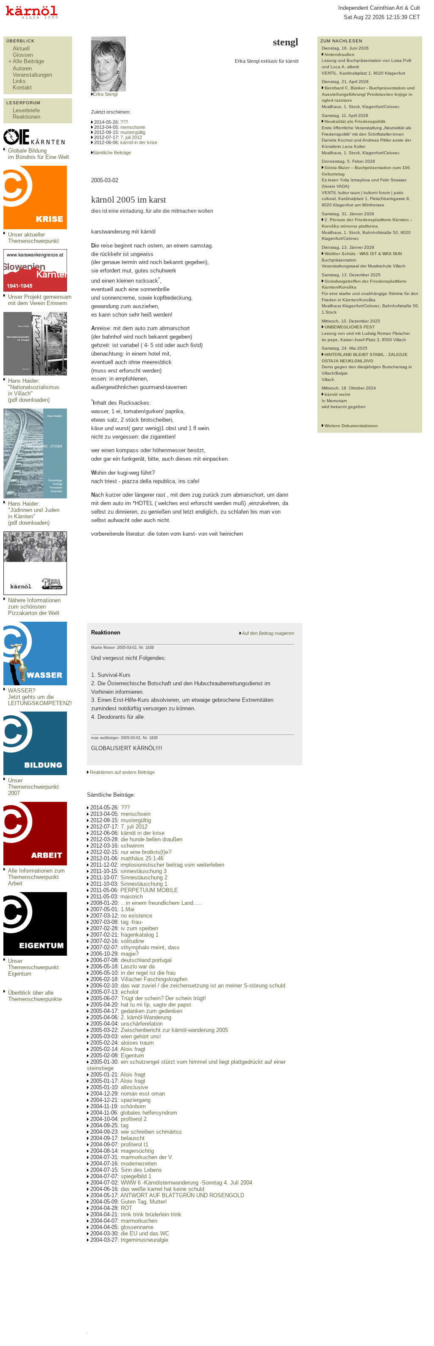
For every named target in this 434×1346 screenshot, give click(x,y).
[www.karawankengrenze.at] (35, 289)
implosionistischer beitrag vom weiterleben (172, 865)
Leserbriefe (26, 110)
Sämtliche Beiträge (112, 152)
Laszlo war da (138, 966)
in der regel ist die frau (148, 973)
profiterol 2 (134, 1119)
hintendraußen (339, 54)
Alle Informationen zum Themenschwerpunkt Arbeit (36, 877)
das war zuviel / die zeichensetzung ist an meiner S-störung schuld (203, 985)
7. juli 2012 (131, 137)
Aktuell (21, 48)
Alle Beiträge (28, 61)
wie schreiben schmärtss (151, 1132)
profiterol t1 (134, 1144)
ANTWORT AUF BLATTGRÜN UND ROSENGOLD (182, 1195)
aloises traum (137, 1043)
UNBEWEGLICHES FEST (350, 327)
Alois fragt (132, 1049)
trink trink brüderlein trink (151, 1214)
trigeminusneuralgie (144, 1240)
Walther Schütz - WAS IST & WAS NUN (363, 253)
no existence (136, 915)
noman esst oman (143, 1093)
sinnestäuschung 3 (143, 871)
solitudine (132, 941)
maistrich (131, 896)
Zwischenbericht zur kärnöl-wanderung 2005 (174, 1030)
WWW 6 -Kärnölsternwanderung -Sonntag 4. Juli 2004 (186, 1182)
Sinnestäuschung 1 (143, 884)
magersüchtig (137, 1151)
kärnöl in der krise (138, 142)
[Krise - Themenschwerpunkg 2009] (35, 227)
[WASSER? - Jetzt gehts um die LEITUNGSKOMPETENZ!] (35, 683)
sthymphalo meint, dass (150, 947)
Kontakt (22, 87)
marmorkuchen (139, 1221)
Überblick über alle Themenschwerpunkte (35, 996)
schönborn (133, 1106)
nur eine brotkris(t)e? (146, 852)
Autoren (22, 68)
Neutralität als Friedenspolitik (355, 121)
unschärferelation (142, 1024)
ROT (126, 1208)
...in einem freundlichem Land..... (161, 903)
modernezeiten (139, 1163)
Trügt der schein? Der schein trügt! (163, 998)
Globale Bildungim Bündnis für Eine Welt (38, 153)
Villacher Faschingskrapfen (154, 979)
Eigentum (132, 1055)
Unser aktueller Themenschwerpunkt (33, 237)
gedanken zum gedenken (151, 1011)
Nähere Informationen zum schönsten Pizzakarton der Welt (34, 606)
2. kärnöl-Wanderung (146, 1017)
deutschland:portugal (146, 960)
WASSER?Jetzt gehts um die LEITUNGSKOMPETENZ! (40, 696)
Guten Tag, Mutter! (144, 1202)
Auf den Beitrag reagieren (268, 633)
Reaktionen (26, 117)
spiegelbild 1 (136, 1176)
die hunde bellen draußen (151, 839)
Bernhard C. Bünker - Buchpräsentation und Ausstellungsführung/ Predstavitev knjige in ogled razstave (368, 94)
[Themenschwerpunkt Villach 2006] (35, 863)
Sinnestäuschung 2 (143, 877)
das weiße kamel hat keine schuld (162, 1189)
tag (124, 1125)
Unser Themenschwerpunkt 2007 (33, 786)
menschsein (132, 127)
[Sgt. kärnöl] (35, 593)
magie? (130, 954)
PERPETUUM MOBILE (149, 890)
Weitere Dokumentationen (351, 425)
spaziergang (135, 1100)
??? (124, 122)
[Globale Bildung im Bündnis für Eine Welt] (35, 143)
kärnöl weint (337, 394)
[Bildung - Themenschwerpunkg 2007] (35, 773)
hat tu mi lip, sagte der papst (156, 1004)
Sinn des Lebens (141, 1170)
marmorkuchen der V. (147, 1157)
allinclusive (134, 1087)
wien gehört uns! (141, 1036)
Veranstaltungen (32, 75)
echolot (130, 992)
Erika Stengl (105, 94)
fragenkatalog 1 (140, 935)
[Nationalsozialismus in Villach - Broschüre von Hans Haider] (35, 373)
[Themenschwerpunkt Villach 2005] (35, 954)
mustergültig (132, 132)
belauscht (133, 1138)
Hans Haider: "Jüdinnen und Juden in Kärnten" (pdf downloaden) (33, 513)
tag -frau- (132, 922)
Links (19, 81)
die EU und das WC (145, 1233)
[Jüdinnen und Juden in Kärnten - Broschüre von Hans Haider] (35, 496)
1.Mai (127, 909)
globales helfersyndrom (148, 1113)
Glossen (23, 55)
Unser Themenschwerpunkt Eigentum (33, 967)
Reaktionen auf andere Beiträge (122, 772)
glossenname (137, 1227)
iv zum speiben (139, 928)
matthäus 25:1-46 (142, 858)
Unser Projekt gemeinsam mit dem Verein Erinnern (40, 300)
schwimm (132, 846)
